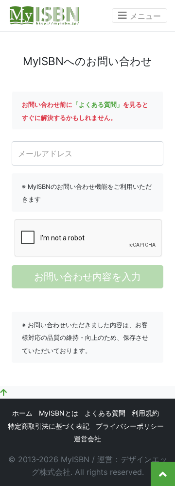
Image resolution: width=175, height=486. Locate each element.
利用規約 (145, 413)
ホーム (22, 413)
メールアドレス (45, 153)
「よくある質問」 (97, 104)
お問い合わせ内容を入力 (87, 277)
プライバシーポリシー (130, 426)
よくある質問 (105, 413)
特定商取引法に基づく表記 (48, 426)
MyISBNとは (58, 413)
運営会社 (87, 439)
